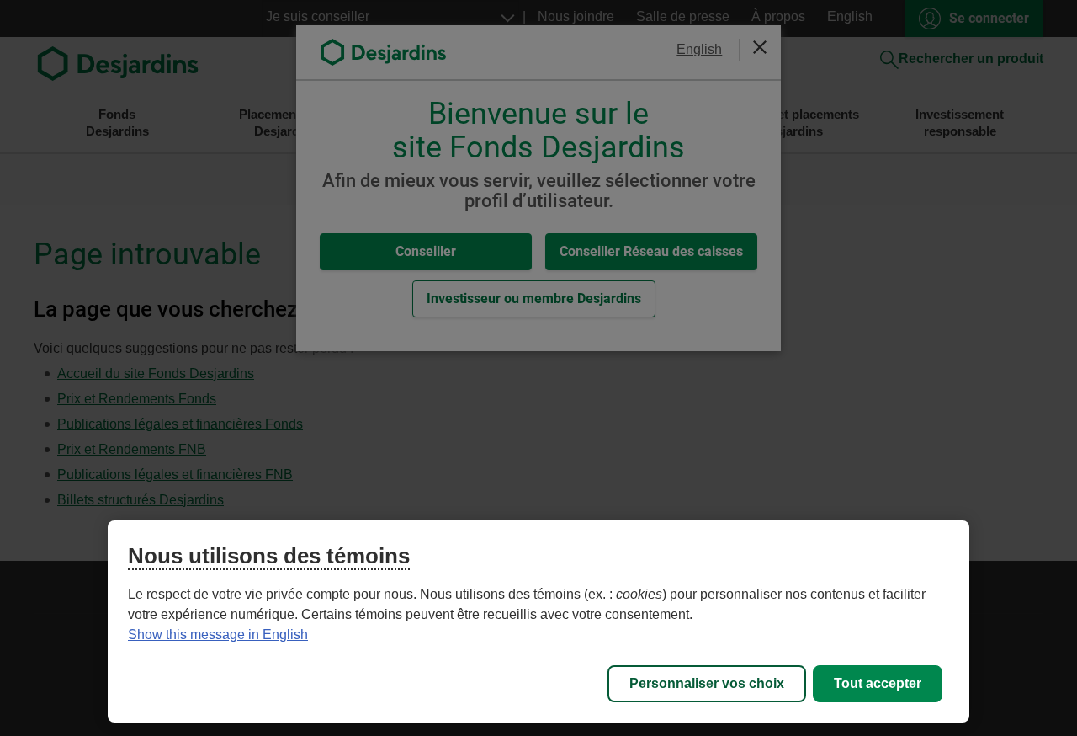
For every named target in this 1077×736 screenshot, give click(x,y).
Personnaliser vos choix (706, 683)
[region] (538, 621)
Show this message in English (218, 634)
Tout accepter (877, 683)
